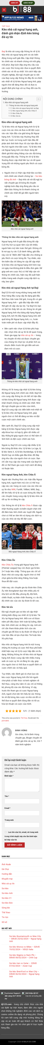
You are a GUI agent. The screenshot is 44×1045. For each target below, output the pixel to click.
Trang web (9, 820)
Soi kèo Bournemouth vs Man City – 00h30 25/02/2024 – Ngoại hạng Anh (25, 938)
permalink (5, 721)
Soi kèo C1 (7, 898)
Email (7, 808)
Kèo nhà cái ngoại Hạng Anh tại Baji (26, 108)
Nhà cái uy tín (8, 883)
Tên (7, 796)
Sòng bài (6, 907)
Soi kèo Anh (7, 893)
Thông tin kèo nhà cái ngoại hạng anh (23, 105)
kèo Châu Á (27, 505)
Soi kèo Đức (7, 903)
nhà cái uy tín (27, 335)
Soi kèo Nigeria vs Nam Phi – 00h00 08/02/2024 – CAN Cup (23, 956)
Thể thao (6, 26)
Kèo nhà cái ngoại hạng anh (16, 102)
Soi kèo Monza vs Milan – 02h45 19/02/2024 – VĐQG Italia (24, 948)
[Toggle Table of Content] (37, 99)
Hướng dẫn (7, 874)
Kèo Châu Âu (17, 113)
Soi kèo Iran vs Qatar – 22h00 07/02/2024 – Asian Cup (23, 964)
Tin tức (5, 917)
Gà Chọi (5, 869)
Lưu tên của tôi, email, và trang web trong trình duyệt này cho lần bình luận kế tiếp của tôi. (21, 836)
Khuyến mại (7, 879)
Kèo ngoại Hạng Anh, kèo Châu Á (25, 111)
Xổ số (4, 922)
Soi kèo (5, 888)
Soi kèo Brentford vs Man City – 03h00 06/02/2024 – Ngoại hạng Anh (24, 974)
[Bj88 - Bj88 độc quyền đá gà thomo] (22, 10)
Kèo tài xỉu (16, 116)
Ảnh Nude (6, 864)
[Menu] (4, 10)
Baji (3, 51)
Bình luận (9, 776)
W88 (13, 489)
